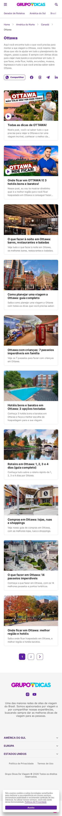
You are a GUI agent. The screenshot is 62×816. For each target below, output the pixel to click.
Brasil (53, 13)
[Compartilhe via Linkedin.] (56, 77)
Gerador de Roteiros (14, 13)
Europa (9, 745)
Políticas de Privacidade (35, 802)
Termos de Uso (45, 763)
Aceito (31, 807)
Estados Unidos (15, 753)
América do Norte (25, 24)
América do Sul (37, 13)
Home (7, 24)
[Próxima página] (40, 657)
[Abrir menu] (5, 4)
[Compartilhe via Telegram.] (48, 77)
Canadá (45, 24)
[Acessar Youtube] (34, 694)
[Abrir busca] (56, 4)
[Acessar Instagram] (27, 694)
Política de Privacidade (21, 763)
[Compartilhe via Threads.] (40, 77)
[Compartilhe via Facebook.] (32, 77)
